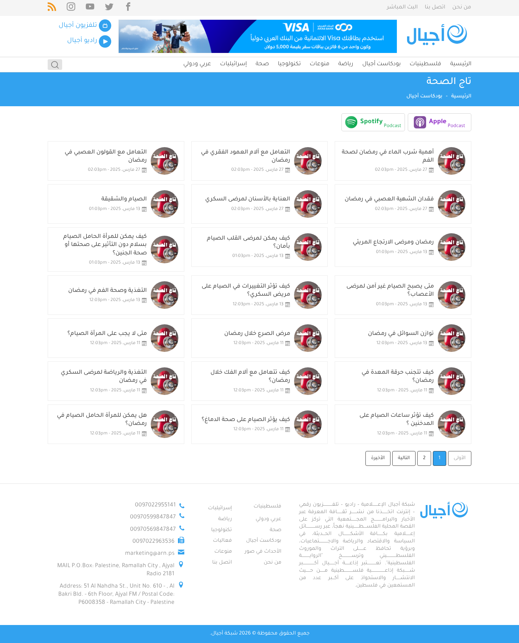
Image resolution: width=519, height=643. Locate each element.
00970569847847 (153, 530)
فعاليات (222, 541)
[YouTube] (90, 7)
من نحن (461, 8)
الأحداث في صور (263, 552)
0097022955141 (155, 505)
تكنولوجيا (289, 64)
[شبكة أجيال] (438, 36)
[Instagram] (71, 7)
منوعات (319, 64)
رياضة (345, 64)
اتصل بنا (435, 8)
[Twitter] (109, 7)
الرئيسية (460, 64)
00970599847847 (153, 517)
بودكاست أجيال (381, 64)
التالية (404, 458)
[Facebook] (128, 7)
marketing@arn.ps (149, 554)
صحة (262, 64)
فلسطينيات (425, 64)
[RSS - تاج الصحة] (52, 7)
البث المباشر (402, 8)
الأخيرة (378, 458)
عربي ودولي (197, 64)
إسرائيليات (233, 64)
